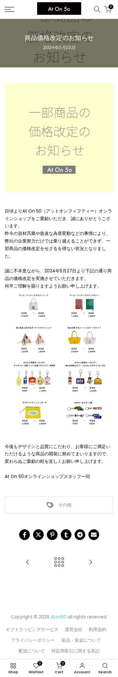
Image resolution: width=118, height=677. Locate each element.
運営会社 (73, 629)
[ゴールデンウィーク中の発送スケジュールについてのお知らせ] (27, 562)
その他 (64, 505)
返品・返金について (81, 640)
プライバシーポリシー (33, 640)
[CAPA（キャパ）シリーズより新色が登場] (90, 562)
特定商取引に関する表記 (75, 651)
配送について (32, 651)
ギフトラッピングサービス (32, 629)
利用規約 (97, 629)
